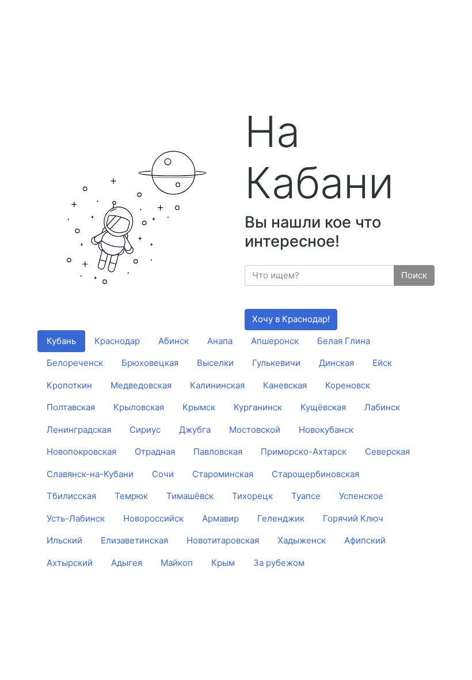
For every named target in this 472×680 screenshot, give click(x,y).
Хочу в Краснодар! (291, 318)
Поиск (414, 275)
